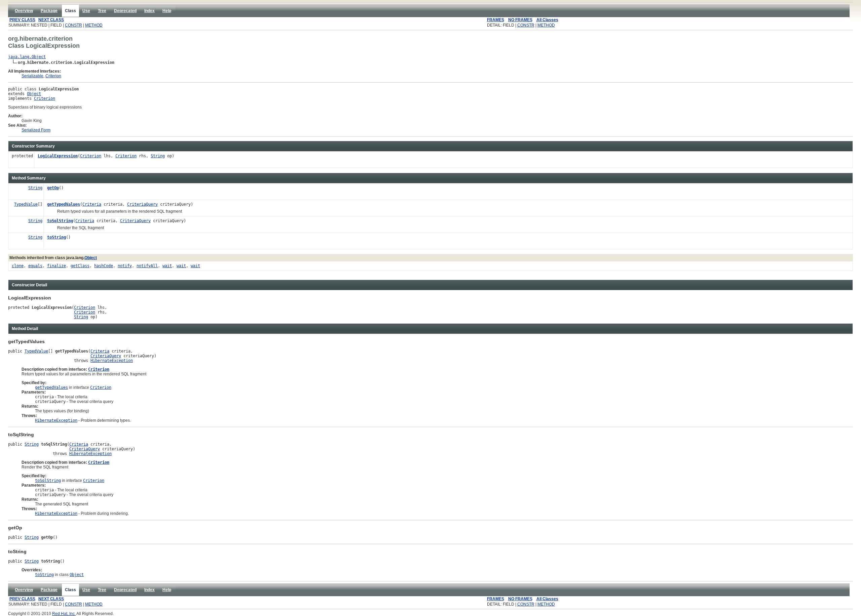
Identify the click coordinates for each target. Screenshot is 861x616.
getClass (80, 265)
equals (35, 265)
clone (18, 265)
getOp (53, 188)
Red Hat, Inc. (64, 613)
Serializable (32, 76)
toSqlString (60, 220)
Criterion (53, 76)
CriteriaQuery (142, 204)
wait (167, 265)
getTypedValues (63, 204)
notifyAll (147, 265)
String (158, 156)
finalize (56, 265)
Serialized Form (36, 130)
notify (125, 265)
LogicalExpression (58, 156)
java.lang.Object (27, 56)
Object (34, 93)
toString (56, 237)
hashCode (103, 265)
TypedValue (26, 204)
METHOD (94, 25)
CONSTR (73, 25)
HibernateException (111, 360)
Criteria (91, 204)
